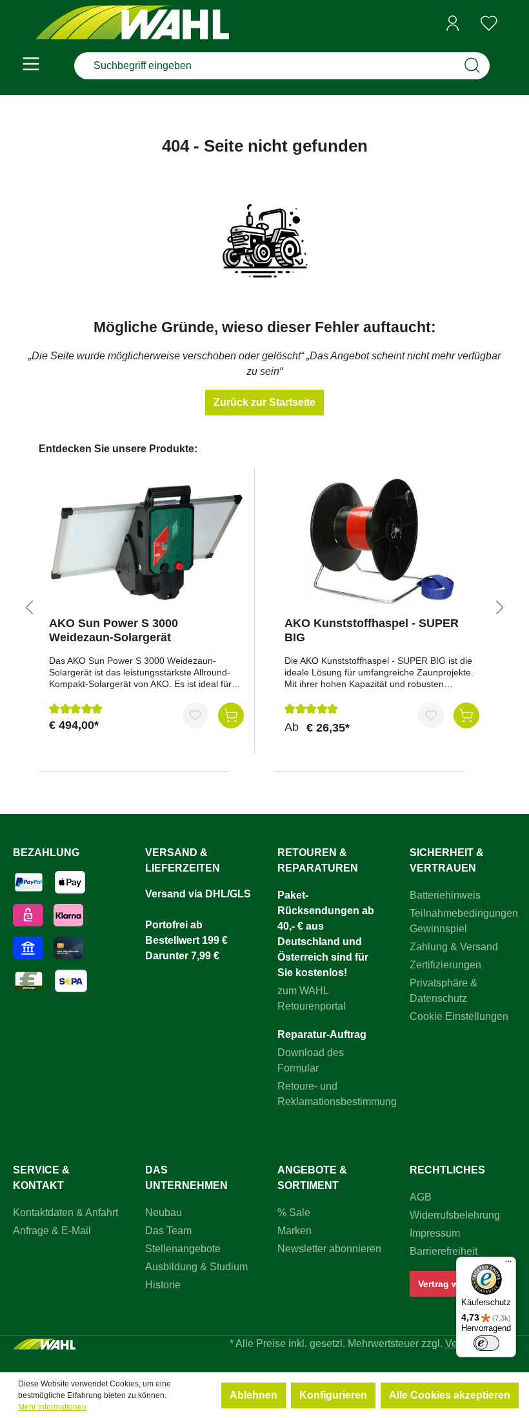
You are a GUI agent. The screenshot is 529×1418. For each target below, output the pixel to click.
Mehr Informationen (52, 1407)
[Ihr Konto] (453, 23)
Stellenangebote (183, 1248)
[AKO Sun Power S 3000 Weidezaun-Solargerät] (146, 541)
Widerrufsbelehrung (455, 1215)
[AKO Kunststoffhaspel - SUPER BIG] (381, 541)
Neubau (163, 1212)
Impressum (435, 1233)
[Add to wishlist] (195, 715)
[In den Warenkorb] (231, 715)
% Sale (293, 1212)
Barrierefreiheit (443, 1251)
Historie (163, 1284)
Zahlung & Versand (454, 946)
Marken (294, 1230)
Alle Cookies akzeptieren (449, 1395)
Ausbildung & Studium (196, 1266)
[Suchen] (472, 65)
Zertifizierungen (445, 964)
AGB (421, 1197)
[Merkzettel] (489, 23)
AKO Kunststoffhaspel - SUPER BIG (371, 630)
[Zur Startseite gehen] (132, 23)
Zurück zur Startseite (264, 402)
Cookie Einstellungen (459, 1016)
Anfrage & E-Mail (52, 1230)
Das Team (168, 1230)
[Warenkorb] (511, 24)
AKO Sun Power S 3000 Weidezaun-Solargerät (113, 630)
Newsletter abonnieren (329, 1248)
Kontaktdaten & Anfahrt (65, 1212)
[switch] (486, 1343)
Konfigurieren (333, 1395)
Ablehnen (253, 1395)
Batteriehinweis (445, 895)
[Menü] (31, 65)
